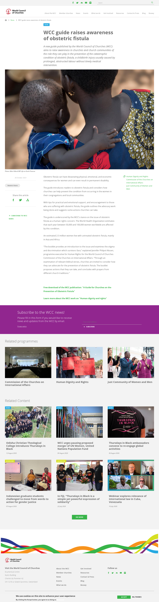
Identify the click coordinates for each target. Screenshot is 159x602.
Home (6, 20)
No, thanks (136, 597)
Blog (144, 13)
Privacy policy (22, 326)
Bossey (151, 13)
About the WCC (50, 13)
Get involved (108, 13)
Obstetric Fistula (12, 185)
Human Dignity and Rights (137, 176)
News (78, 13)
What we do (95, 13)
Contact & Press (133, 13)
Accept (124, 597)
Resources (120, 13)
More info (60, 600)
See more (79, 517)
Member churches (66, 13)
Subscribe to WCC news (18, 217)
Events (85, 13)
